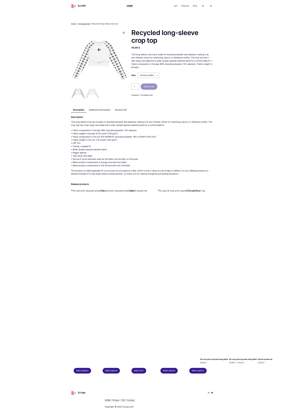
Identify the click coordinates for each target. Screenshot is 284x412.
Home (73, 24)
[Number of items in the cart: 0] (211, 6)
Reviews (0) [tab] (121, 110)
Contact (131, 400)
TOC (123, 400)
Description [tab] (78, 110)
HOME (108, 400)
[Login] (203, 6)
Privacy (115, 400)
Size (133, 75)
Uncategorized (84, 24)
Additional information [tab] (99, 110)
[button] (124, 33)
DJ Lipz (82, 5)
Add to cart (149, 86)
